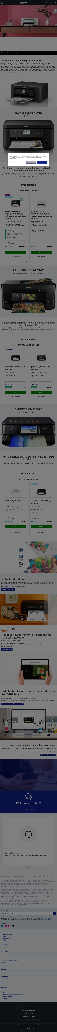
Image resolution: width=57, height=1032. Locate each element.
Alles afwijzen (31, 162)
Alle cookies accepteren (42, 162)
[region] (28, 159)
